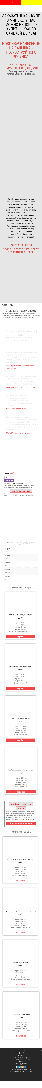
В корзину (9, 480)
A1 (32, 2)
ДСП (21, 483)
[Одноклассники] (22, 1067)
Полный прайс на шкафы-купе (21, 804)
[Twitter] (19, 1067)
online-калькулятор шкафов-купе (21, 823)
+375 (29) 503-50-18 (19, 1058)
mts (11, 2)
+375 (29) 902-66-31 (20, 1060)
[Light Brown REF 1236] (21, 179)
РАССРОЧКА (21, 808)
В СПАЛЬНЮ (16, 483)
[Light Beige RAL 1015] (21, 156)
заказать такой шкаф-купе (21, 490)
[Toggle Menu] (36, 9)
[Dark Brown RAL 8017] (21, 89)
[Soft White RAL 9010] (21, 111)
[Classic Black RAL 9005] (21, 134)
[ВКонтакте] (17, 1067)
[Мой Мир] (25, 1067)
